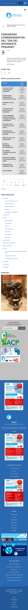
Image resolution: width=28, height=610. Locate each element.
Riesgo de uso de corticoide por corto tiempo (8, 125)
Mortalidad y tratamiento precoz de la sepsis (9, 152)
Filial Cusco (8, 231)
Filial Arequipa (8, 220)
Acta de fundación (14, 476)
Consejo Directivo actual (11, 201)
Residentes (6, 261)
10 (11, 182)
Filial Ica (7, 226)
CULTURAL (6, 267)
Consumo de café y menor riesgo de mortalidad (8, 89)
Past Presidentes (9, 203)
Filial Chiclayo (8, 234)
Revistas (14, 604)
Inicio (3, 26)
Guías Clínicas (14, 569)
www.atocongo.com (14, 592)
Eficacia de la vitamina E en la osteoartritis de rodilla (9, 159)
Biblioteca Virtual (7, 245)
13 (23, 182)
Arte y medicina (7, 170)
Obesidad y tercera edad (8, 103)
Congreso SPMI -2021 (10, 255)
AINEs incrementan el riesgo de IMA (9, 138)
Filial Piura (7, 237)
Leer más (14, 431)
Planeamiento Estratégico (11, 212)
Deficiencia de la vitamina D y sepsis (8, 165)
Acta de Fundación (9, 206)
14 (3, 185)
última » (24, 185)
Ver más (3, 188)
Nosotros (5, 198)
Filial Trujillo (8, 223)
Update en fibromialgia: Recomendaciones (8, 145)
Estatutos (7, 209)
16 (11, 185)
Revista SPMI (6, 240)
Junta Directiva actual (14, 468)
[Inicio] (14, 15)
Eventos (5, 248)
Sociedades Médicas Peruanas (14, 580)
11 (15, 182)
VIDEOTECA (6, 215)
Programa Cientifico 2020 (11, 258)
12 (19, 182)
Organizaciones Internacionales (14, 577)
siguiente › (16, 185)
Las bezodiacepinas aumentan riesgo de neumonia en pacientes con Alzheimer (9, 118)
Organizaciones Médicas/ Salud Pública (14, 574)
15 (7, 185)
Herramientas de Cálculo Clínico (14, 566)
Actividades (14, 599)
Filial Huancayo (9, 229)
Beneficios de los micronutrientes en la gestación (9, 132)
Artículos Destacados (14, 564)
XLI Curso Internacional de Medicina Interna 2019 (16, 252)
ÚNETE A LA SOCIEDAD (9, 243)
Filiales (5, 217)
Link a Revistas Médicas (14, 572)
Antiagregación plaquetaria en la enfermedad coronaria (9, 97)
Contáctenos (6, 264)
